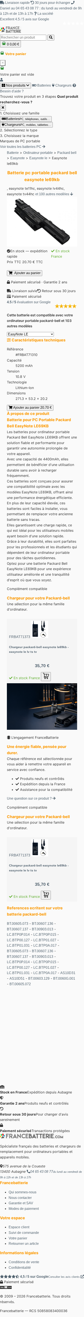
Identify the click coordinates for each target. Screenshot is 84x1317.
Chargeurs (63, 85)
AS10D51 (17, 978)
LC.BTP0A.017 (45, 945)
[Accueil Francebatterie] (31, 1137)
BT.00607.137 (17, 929)
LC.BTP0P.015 (44, 934)
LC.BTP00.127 (18, 940)
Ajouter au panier (26, 273)
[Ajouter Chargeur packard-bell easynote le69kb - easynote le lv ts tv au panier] (46, 676)
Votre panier (18, 1238)
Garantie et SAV (21, 1203)
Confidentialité (20, 1267)
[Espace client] (1, 80)
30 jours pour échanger (52, 3)
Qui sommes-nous (22, 1192)
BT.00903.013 (42, 929)
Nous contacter (20, 1198)
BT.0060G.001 (64, 978)
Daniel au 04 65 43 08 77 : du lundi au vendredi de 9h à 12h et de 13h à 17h (41, 10)
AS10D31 (67, 973)
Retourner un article (24, 1243)
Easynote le (38, 158)
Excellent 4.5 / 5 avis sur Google (24, 19)
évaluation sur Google (29, 302)
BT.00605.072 (20, 984)
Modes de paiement (24, 1208)
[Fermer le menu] (3, 108)
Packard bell (66, 153)
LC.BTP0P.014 (18, 934)
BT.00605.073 (17, 923)
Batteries (43, 85)
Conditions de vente (24, 1262)
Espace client (19, 1227)
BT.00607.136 (42, 923)
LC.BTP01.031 (18, 945)
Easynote (17, 158)
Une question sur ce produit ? (30, 798)
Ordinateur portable (38, 153)
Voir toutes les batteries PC (21, 147)
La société (45, 13)
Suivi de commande (24, 1232)
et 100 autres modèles (52, 194)
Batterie (13, 153)
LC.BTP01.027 (44, 940)
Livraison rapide (17, 3)
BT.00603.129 (39, 978)
